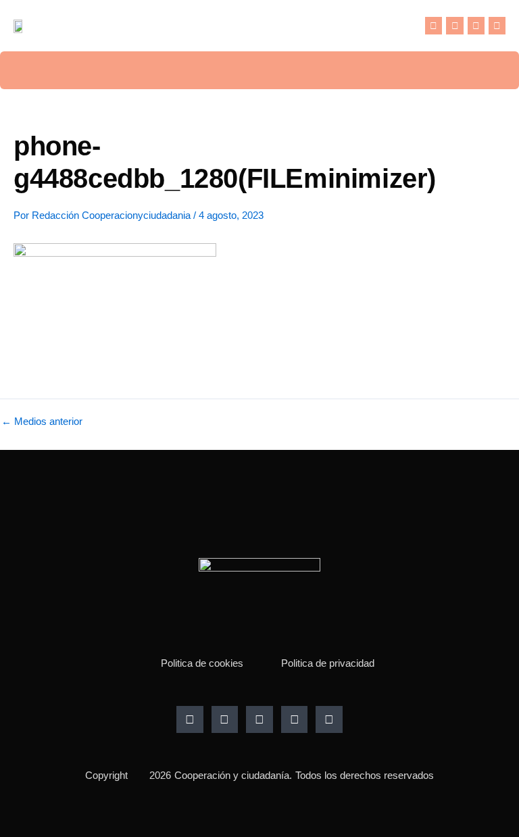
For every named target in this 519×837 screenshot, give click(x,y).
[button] (412, 25)
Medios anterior (41, 422)
